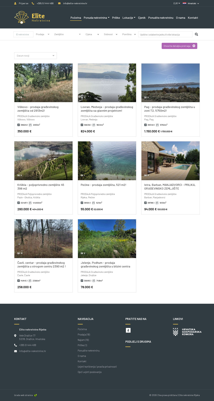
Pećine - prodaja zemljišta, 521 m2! (103, 185)
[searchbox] (160, 34)
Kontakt (193, 17)
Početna (76, 17)
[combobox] (165, 35)
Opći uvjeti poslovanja (89, 372)
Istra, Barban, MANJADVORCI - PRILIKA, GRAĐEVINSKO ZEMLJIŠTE (170, 186)
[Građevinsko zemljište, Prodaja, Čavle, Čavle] (43, 238)
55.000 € (92, 209)
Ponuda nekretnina (95, 17)
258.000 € (24, 287)
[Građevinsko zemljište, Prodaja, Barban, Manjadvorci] (170, 160)
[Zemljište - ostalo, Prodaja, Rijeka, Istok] (107, 160)
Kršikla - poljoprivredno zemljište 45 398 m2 (40, 186)
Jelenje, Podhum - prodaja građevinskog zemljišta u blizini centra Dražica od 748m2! (105, 266)
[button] (191, 3)
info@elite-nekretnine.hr (32, 351)
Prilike (116, 17)
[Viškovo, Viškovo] (43, 83)
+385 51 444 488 (27, 345)
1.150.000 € (158, 131)
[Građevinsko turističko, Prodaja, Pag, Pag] (170, 83)
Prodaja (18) (84, 334)
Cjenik (142, 17)
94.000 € (155, 209)
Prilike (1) (82, 345)
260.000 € (30, 209)
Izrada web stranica (23, 395)
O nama (180, 17)
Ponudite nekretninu (160, 17)
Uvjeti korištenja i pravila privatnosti (97, 366)
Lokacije (128, 17)
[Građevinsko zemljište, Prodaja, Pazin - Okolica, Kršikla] (43, 160)
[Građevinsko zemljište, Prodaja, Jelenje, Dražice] (107, 238)
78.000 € (87, 287)
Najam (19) (83, 339)
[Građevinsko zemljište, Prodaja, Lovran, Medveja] (107, 83)
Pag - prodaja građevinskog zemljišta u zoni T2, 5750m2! (169, 108)
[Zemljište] (67, 38)
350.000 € (24, 131)
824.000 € (88, 131)
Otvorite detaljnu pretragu (177, 45)
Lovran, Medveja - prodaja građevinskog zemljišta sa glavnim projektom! (107, 108)
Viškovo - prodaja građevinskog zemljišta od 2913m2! (38, 108)
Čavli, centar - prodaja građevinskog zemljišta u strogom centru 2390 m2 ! (41, 264)
